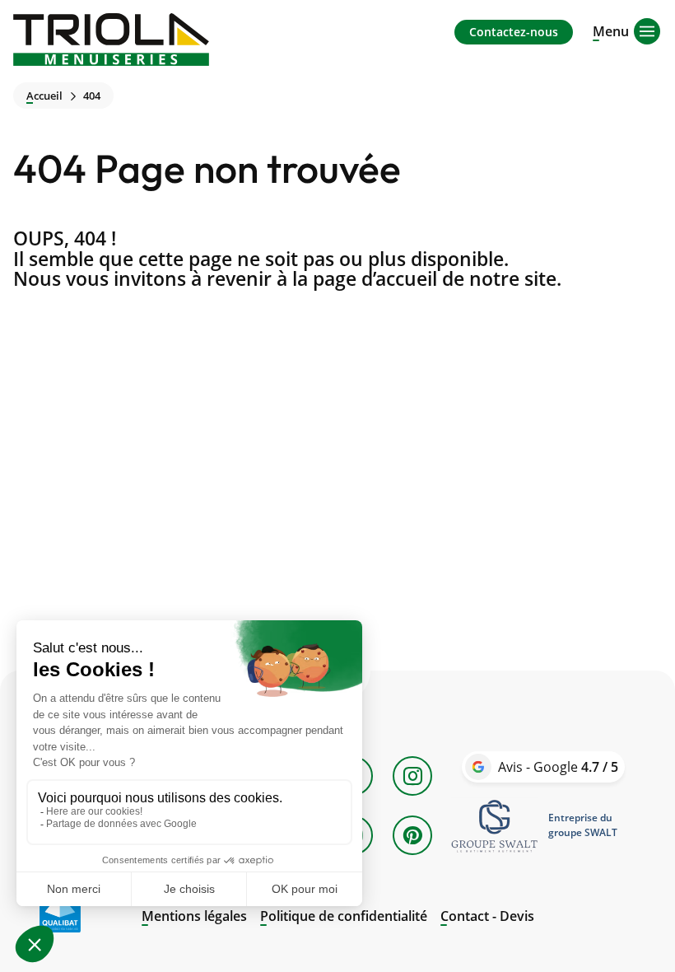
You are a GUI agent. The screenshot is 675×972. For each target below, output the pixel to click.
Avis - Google (558, 767)
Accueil (44, 96)
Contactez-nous (513, 32)
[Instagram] (412, 776)
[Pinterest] (412, 835)
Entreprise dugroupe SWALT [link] (582, 825)
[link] (494, 825)
